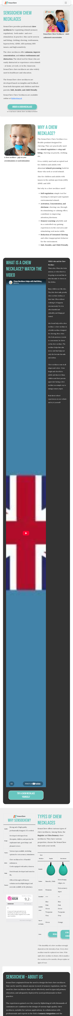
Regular (56, 934)
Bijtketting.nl (16, 98)
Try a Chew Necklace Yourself (26, 795)
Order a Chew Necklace (22, 106)
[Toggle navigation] (65, 3)
